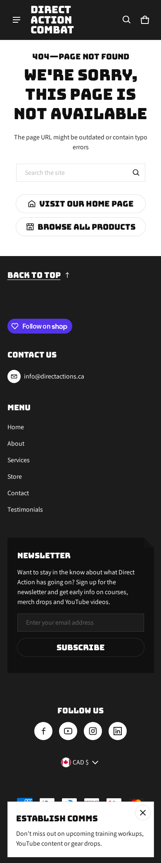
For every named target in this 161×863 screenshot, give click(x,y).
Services (18, 460)
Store (14, 476)
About (15, 443)
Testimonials (25, 509)
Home (15, 427)
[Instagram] (93, 731)
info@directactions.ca (54, 376)
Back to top (34, 275)
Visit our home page (86, 203)
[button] (127, 20)
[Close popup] (142, 812)
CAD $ (81, 762)
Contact (18, 493)
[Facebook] (43, 731)
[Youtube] (68, 731)
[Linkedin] (118, 731)
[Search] (136, 173)
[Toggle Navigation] (16, 20)
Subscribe (81, 647)
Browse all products (86, 226)
